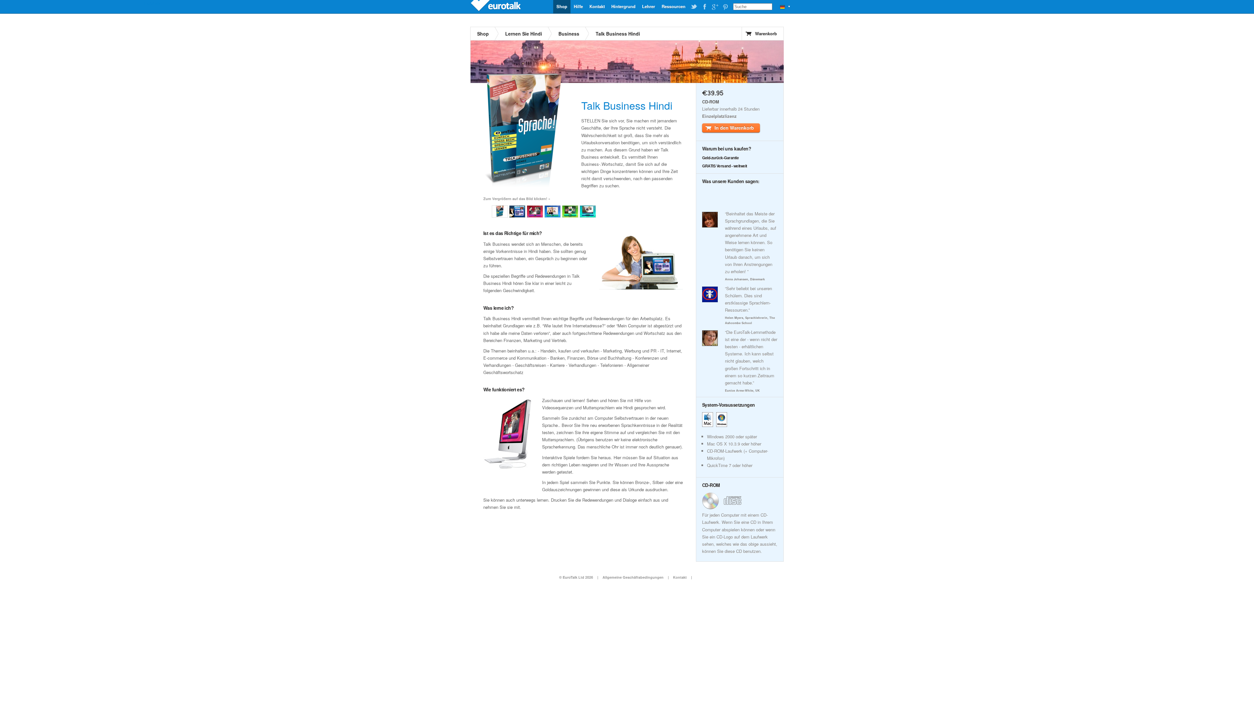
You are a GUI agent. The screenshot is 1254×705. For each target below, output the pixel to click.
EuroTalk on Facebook (704, 7)
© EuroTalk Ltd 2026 (576, 577)
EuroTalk (496, 6)
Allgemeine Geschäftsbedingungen (633, 577)
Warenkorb (766, 33)
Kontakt (597, 6)
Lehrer (648, 6)
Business (568, 33)
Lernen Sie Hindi (523, 33)
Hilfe (578, 6)
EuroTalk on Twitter (694, 7)
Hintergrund (623, 6)
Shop (561, 6)
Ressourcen (673, 6)
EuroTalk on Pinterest (725, 7)
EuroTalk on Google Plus (715, 7)
